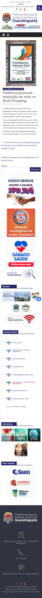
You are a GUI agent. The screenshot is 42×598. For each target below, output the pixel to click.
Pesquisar (4, 166)
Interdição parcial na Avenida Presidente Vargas (17, 7)
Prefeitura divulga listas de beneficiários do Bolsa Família (19, 159)
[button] (39, 7)
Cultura (6, 89)
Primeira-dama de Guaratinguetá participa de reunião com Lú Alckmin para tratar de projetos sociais (20, 145)
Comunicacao (18, 104)
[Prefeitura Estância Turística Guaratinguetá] (3, 35)
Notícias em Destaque (16, 89)
